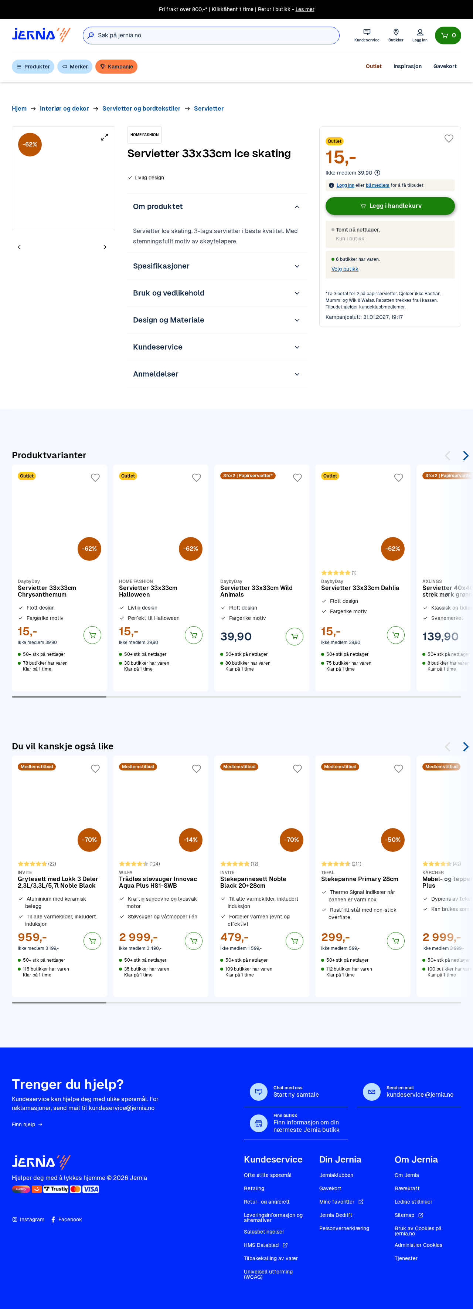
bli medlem (377, 185)
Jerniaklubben (336, 1175)
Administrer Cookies (418, 1245)
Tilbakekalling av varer (271, 1258)
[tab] (41, 248)
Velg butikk (344, 269)
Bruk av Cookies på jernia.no (418, 1231)
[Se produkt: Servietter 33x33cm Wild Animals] (262, 578)
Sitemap (404, 1215)
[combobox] (218, 35)
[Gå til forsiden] (41, 35)
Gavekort (445, 66)
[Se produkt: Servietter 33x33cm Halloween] (160, 578)
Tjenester (406, 1258)
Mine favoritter (336, 1202)
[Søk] (90, 35)
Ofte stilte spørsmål (268, 1175)
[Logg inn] (420, 35)
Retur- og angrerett (267, 1201)
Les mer (305, 9)
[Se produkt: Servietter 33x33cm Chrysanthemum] (59, 578)
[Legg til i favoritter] (449, 139)
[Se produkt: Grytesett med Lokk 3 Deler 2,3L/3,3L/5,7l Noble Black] (59, 876)
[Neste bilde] (105, 247)
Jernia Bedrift (336, 1215)
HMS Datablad (261, 1245)
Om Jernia (407, 1175)
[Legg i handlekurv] (92, 635)
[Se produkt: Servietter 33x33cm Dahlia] (363, 578)
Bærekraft (407, 1188)
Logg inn (345, 185)
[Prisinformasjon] (377, 172)
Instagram (32, 1219)
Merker (79, 67)
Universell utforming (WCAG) (268, 1274)
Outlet (374, 66)
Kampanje (120, 67)
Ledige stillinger (413, 1201)
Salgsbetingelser (264, 1231)
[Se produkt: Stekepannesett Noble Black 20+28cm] (262, 876)
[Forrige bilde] (19, 247)
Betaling (254, 1188)
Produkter (37, 67)
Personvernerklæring (344, 1228)
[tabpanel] (63, 178)
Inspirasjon (408, 66)
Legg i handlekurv (396, 205)
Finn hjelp (23, 1124)
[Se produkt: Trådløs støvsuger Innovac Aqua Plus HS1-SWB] (160, 876)
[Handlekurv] (448, 35)
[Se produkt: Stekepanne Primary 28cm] (363, 876)
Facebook (70, 1219)
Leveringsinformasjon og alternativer (273, 1217)
